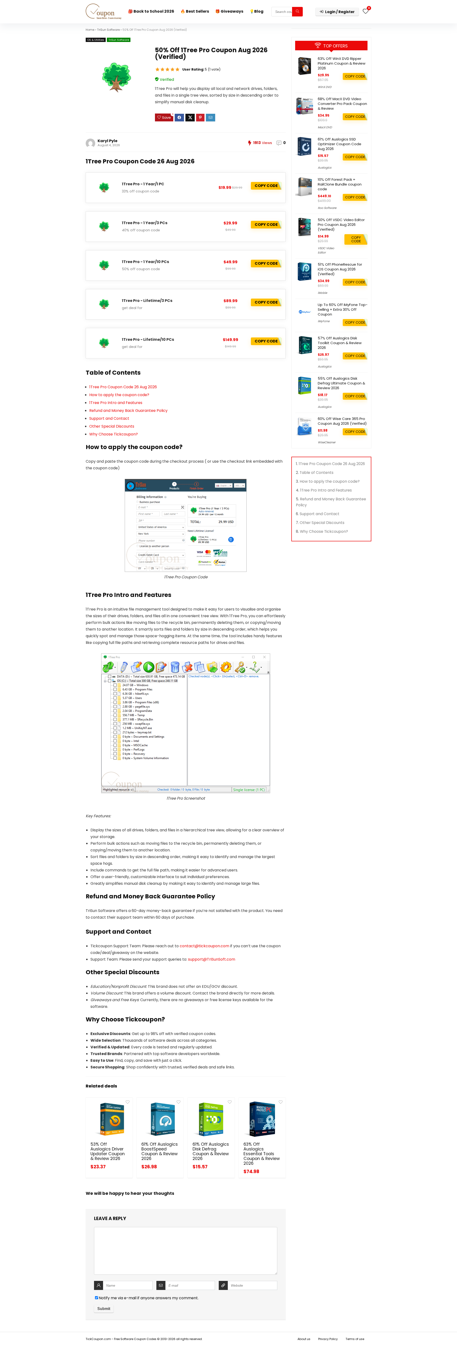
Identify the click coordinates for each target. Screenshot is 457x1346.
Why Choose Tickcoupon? (113, 434)
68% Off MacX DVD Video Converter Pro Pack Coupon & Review (342, 103)
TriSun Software (108, 30)
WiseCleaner (326, 442)
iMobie (322, 293)
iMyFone (323, 321)
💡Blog (256, 11)
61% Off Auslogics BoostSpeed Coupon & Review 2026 (159, 1151)
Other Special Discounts (111, 426)
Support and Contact (109, 418)
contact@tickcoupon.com (204, 946)
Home (90, 30)
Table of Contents (316, 472)
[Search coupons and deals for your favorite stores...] (297, 11)
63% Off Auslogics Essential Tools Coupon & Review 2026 (261, 1153)
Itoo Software (327, 208)
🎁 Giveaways (229, 11)
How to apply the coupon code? (119, 395)
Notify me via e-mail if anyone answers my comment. (149, 1298)
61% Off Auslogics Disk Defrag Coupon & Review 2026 (211, 1151)
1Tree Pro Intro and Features (115, 402)
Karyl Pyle (107, 141)
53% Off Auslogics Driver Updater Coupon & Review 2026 (107, 1151)
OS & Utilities (95, 40)
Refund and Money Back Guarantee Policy (128, 410)
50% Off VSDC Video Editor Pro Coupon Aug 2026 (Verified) (341, 224)
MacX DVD (325, 127)
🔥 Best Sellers (194, 11)
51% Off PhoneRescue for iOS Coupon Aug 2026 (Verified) (340, 269)
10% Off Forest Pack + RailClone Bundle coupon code (340, 184)
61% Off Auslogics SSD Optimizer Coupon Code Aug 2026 (339, 144)
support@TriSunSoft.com (211, 959)
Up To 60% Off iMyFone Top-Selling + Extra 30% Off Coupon (343, 309)
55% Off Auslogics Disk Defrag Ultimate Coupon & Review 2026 (341, 383)
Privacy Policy (328, 1339)
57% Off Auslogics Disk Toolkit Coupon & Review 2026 (340, 343)
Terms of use (355, 1339)
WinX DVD (324, 87)
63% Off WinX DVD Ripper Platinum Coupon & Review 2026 (341, 63)
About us (304, 1339)
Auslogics (324, 168)
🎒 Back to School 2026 (151, 11)
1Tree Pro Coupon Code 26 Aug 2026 (123, 387)
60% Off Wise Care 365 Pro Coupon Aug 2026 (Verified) (342, 421)
